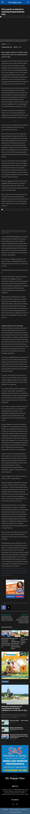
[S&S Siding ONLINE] (15, 759)
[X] (8, 607)
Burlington (4, 703)
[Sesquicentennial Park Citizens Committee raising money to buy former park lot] (6, 633)
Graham (8, 44)
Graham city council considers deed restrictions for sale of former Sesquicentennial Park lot (15, 643)
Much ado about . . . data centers (19, 720)
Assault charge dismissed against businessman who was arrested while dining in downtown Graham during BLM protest (22, 619)
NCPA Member (5, 809)
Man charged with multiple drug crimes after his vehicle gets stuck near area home (7, 618)
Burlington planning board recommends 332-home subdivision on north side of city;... (14, 708)
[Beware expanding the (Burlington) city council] (5, 729)
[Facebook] (3, 607)
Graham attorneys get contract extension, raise (24, 641)
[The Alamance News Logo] (15, 2)
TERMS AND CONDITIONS (15, 809)
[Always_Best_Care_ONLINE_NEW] (15, 589)
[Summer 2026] (15, 665)
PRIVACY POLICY (24, 809)
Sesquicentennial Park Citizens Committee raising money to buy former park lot (19, 736)
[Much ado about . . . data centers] (5, 722)
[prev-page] (2, 742)
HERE (27, 794)
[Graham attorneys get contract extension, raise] (24, 633)
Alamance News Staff (7, 47)
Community (4, 636)
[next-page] (5, 742)
